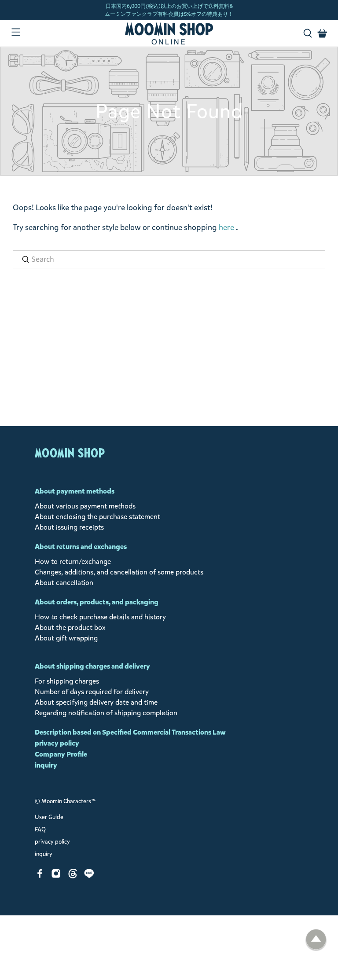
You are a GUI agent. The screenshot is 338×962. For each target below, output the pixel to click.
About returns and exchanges (81, 546)
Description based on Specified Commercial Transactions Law (130, 732)
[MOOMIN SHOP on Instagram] (56, 876)
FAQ (40, 830)
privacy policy (57, 743)
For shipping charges (67, 681)
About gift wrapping (66, 638)
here (226, 227)
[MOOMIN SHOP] (169, 33)
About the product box (70, 627)
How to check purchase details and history (100, 617)
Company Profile (61, 754)
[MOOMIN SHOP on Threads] (73, 876)
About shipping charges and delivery (92, 666)
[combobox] (169, 259)
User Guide (49, 817)
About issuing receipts (69, 527)
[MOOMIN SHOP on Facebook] (40, 876)
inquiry (46, 765)
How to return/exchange (73, 561)
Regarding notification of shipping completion (106, 712)
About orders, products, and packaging (96, 602)
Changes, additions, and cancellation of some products (119, 572)
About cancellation (64, 582)
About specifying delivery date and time (96, 702)
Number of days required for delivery (92, 691)
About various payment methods (85, 506)
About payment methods (74, 491)
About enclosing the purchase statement (97, 516)
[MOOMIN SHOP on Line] (89, 876)
